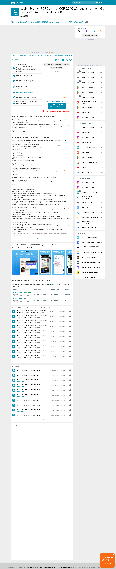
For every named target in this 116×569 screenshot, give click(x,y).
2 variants (21, 381)
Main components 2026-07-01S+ (90, 192)
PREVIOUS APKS (59, 55)
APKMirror (19, 2)
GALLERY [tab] (40, 55)
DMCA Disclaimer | (59, 567)
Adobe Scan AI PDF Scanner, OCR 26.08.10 (28, 370)
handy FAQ (54, 284)
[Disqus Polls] (42, 449)
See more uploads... (42, 361)
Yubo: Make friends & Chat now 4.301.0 (92, 272)
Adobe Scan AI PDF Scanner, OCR (29, 22)
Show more (41, 239)
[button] (56, 60)
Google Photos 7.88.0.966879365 (90, 217)
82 (23, 68)
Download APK (58, 105)
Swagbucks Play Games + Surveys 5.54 (92, 242)
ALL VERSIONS (68, 55)
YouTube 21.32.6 (86, 167)
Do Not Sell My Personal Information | (44, 567)
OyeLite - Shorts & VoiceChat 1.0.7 (91, 267)
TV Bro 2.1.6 (85, 207)
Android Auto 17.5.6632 (88, 172)
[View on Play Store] (63, 60)
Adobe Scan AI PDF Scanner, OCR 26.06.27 (28, 379)
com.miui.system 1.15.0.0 (88, 147)
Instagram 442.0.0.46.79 (88, 137)
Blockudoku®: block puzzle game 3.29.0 (92, 252)
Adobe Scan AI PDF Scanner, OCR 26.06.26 (28, 384)
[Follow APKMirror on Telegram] (94, 31)
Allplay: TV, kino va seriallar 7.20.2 (90, 257)
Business (15, 60)
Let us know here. (61, 566)
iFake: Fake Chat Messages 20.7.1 (90, 237)
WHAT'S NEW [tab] (23, 55)
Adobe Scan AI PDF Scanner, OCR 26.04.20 (28, 409)
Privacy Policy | (30, 567)
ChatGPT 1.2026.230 (87, 202)
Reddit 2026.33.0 (86, 152)
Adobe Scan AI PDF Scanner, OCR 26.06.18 (28, 389)
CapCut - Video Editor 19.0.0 (89, 82)
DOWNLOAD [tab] (15, 55)
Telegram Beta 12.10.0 (88, 212)
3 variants (21, 386)
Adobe (25, 16)
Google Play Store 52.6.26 (88, 107)
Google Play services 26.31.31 (89, 162)
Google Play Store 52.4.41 (88, 87)
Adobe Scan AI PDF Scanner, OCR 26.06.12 (28, 394)
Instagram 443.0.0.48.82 (88, 187)
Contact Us (67, 567)
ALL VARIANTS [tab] (48, 55)
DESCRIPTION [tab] (32, 55)
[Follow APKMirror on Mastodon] (87, 31)
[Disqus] (42, 493)
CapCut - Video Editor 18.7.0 (89, 97)
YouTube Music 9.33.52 (88, 142)
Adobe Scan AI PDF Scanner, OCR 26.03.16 (28, 415)
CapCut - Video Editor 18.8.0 (89, 72)
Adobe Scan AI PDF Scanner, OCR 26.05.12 (28, 400)
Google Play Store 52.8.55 (88, 157)
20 (24, 97)
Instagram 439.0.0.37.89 (88, 117)
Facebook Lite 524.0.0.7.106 (89, 227)
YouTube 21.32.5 (86, 112)
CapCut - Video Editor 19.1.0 (89, 77)
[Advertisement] (42, 39)
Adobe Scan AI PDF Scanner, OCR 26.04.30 (28, 405)
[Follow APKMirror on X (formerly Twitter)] (79, 31)
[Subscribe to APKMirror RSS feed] (101, 31)
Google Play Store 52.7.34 (88, 92)
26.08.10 (29, 248)
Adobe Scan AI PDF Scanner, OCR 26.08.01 (28, 375)
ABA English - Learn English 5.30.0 (91, 262)
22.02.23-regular (47, 22)
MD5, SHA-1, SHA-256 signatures (25, 92)
